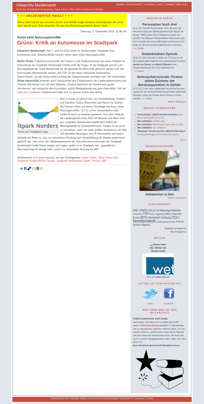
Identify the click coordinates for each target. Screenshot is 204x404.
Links (160, 4)
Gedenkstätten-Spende (160, 54)
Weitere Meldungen (177, 102)
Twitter (150, 303)
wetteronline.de (162, 277)
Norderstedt (144, 221)
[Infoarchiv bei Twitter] (150, 300)
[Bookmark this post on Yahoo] (41, 169)
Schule (137, 224)
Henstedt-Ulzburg (159, 217)
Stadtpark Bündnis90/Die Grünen (36, 160)
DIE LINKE (140, 210)
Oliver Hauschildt (108, 157)
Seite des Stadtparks (29, 92)
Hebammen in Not (159, 194)
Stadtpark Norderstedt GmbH (73, 160)
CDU (175, 217)
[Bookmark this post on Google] (37, 169)
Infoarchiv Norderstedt (36, 5)
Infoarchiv (137, 214)
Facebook (168, 303)
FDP (146, 213)
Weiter (183, 140)
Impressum (140, 398)
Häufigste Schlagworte (175, 228)
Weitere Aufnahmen (177, 198)
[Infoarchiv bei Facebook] (169, 300)
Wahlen (145, 224)
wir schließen (159, 127)
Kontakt (150, 398)
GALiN (151, 210)
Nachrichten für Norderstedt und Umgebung (34, 9)
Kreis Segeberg (157, 214)
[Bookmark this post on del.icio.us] (29, 169)
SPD (143, 217)
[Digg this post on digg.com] (33, 169)
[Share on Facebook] (25, 169)
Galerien (149, 4)
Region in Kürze (61, 9)
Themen (120, 4)
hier (140, 342)
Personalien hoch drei (159, 24)
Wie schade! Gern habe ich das (168, 124)
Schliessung (159, 121)
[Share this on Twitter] (21, 169)
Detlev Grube (89, 157)
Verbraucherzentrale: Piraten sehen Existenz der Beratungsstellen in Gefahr (159, 81)
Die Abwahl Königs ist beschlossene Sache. (158, 134)
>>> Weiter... (139, 48)
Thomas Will (99, 160)
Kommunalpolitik (45, 157)
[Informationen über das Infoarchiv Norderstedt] (159, 389)
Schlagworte (134, 4)
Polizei (180, 221)
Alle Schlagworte (178, 232)
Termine (169, 4)
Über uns (181, 4)
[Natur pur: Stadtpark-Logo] (38, 128)
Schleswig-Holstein (168, 210)
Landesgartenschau (165, 222)
